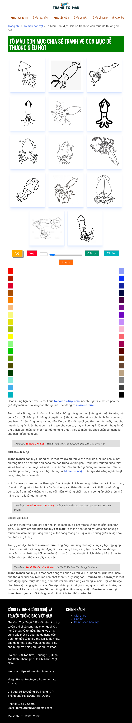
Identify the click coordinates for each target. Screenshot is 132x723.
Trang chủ (14, 26)
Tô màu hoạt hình (40, 17)
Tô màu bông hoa (100, 17)
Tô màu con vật (33, 26)
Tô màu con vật (80, 17)
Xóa (31, 253)
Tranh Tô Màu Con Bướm (40, 567)
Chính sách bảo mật (86, 622)
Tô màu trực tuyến (18, 17)
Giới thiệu (80, 615)
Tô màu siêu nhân (60, 17)
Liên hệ (78, 618)
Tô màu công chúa (121, 17)
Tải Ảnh (111, 253)
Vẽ (17, 253)
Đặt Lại (92, 253)
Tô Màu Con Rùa (35, 443)
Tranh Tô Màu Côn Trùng (41, 505)
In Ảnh (66, 262)
